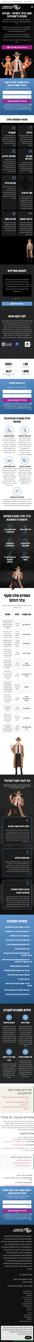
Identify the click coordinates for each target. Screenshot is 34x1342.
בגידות (29, 132)
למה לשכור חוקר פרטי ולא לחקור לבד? (17, 940)
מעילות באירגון (9, 156)
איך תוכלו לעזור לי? (23, 979)
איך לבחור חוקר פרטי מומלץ (21, 1163)
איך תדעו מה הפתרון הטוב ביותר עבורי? (17, 994)
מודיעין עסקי (10, 219)
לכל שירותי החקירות (18, 1145)
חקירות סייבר (10, 183)
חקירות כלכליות (28, 157)
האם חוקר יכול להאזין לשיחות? (20, 935)
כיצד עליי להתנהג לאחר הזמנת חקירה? (17, 927)
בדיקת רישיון (13, 1185)
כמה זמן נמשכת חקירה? (22, 949)
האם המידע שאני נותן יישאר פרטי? (18, 975)
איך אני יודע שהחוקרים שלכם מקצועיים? (17, 970)
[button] (3, 344)
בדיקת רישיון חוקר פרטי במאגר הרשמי (15, 1141)
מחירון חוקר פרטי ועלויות (22, 1165)
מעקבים (12, 132)
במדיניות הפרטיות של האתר (23, 108)
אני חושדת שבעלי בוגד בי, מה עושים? (17, 931)
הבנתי (28, 1337)
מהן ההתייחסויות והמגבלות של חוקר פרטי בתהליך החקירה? (17, 954)
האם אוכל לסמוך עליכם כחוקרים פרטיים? (17, 990)
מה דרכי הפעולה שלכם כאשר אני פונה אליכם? (19, 984)
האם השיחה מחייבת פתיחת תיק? (23, 1139)
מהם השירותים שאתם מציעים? (20, 966)
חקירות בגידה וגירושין (23, 1160)
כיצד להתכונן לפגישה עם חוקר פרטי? (18, 944)
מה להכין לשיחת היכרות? (25, 1137)
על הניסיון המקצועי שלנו (25, 1185)
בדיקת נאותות (26, 219)
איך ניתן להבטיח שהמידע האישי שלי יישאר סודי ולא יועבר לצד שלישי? (17, 960)
